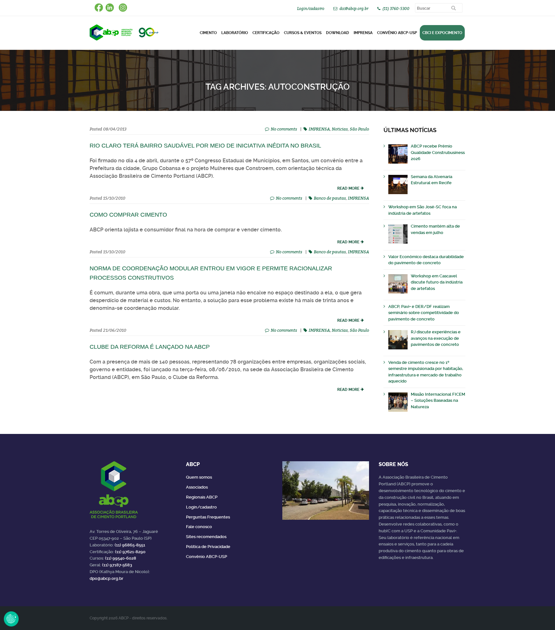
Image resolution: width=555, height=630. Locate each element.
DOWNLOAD (337, 33)
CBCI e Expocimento (442, 33)
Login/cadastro (310, 8)
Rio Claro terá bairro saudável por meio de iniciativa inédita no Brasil (205, 145)
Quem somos (199, 477)
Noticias (340, 129)
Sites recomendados (206, 536)
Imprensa (363, 33)
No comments (284, 129)
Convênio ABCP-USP (397, 33)
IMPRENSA (319, 129)
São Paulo (359, 129)
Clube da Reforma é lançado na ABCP (150, 347)
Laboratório (234, 33)
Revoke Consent (11, 619)
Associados (197, 487)
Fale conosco (199, 526)
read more (348, 188)
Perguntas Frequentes (208, 517)
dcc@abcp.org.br (353, 8)
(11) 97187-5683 (117, 564)
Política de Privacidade (208, 546)
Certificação (265, 33)
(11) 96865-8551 (130, 545)
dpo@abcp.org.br (106, 578)
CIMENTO (208, 33)
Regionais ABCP (201, 497)
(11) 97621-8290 (130, 551)
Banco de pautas (330, 198)
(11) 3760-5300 (396, 8)
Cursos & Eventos (303, 33)
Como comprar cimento (128, 215)
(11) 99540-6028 (120, 558)
